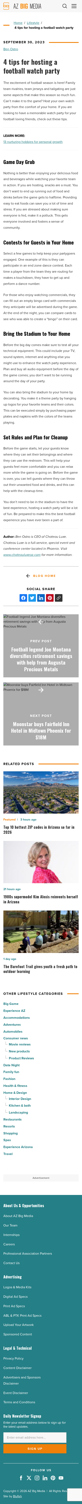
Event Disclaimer (15, 1392)
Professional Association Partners (27, 1253)
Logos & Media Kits (17, 1287)
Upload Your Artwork (18, 1324)
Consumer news (15, 1038)
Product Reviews (21, 1058)
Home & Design (15, 1092)
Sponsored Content (17, 1334)
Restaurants (12, 1119)
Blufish (17, 1496)
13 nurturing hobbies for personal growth (33, 141)
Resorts (9, 1126)
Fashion (9, 1078)
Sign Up (35, 1448)
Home (18, 22)
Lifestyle (33, 22)
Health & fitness (15, 1085)
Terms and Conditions (19, 1402)
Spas (7, 1140)
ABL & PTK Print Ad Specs (22, 1315)
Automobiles (12, 1031)
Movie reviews (20, 1044)
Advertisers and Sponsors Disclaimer (22, 1380)
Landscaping (18, 1112)
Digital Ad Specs (15, 1296)
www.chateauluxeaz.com (22, 554)
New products (19, 1051)
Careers (9, 1244)
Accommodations (16, 1017)
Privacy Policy (13, 1358)
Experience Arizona (18, 1147)
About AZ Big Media (18, 1215)
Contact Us (11, 1263)
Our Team (10, 1225)
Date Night (11, 1065)
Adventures (12, 1024)
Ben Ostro (10, 49)
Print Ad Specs (14, 1306)
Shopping (10, 1133)
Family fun (11, 1071)
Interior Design (20, 1098)
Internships (11, 1234)
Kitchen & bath (20, 1105)
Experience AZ (14, 1010)
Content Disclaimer (17, 1367)
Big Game (11, 1003)
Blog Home (44, 576)
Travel (8, 1153)
